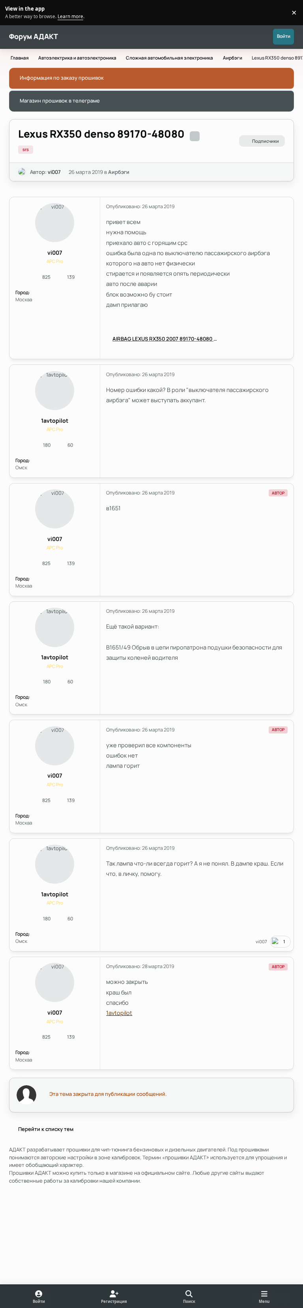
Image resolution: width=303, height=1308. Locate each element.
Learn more (13, 12)
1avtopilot (54, 420)
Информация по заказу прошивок (62, 77)
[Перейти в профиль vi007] (22, 172)
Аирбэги (118, 171)
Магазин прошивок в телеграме (60, 100)
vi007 (54, 171)
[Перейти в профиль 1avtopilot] (54, 390)
